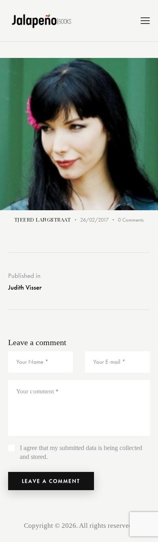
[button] (145, 20)
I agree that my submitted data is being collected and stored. (81, 452)
